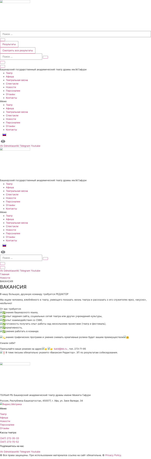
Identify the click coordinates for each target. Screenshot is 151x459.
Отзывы (10, 94)
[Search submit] (2, 39)
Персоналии (13, 90)
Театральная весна (17, 80)
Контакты (11, 97)
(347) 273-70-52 (9, 441)
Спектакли (12, 83)
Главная (4, 274)
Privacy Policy (113, 455)
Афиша (10, 76)
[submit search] (45, 57)
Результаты (9, 44)
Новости (11, 87)
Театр (9, 72)
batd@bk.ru (60, 348)
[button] (75, 101)
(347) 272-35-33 (9, 438)
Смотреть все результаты (18, 50)
